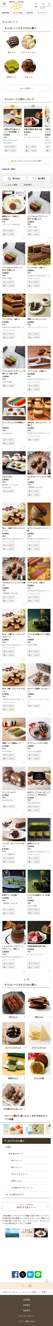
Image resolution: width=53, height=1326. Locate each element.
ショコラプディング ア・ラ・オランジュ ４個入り (13, 947)
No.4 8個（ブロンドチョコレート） (14, 690)
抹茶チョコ (17, 1181)
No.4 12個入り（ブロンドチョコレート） (13, 635)
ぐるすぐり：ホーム (10, 1292)
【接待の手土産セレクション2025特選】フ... (11, 130)
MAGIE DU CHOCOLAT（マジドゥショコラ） (38, 277)
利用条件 (26, 1305)
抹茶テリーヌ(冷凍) (9, 895)
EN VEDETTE (7, 800)
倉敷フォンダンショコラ (36, 319)
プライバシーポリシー (26, 1316)
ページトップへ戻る (47, 1280)
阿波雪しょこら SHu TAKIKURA (10, 486)
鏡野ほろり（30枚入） (11, 216)
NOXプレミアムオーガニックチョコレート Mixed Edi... (38, 793)
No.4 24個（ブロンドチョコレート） (13, 529)
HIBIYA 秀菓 (32, 227)
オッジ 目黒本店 (8, 854)
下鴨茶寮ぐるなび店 (35, 487)
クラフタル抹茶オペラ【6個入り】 (38, 635)
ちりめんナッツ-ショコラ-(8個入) (13, 584)
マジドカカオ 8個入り (11, 319)
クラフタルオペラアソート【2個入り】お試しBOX (13, 372)
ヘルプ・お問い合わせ (26, 1321)
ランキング (41, 13)
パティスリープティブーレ (37, 327)
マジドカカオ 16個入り (36, 371)
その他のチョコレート (22, 1188)
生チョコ (16, 1160)
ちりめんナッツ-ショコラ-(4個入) (38, 478)
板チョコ (16, 1167)
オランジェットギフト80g (37, 743)
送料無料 (29, 13)
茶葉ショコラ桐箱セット (11, 743)
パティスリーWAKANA (11, 224)
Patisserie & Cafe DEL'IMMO (10, 141)
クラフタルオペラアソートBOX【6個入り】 (12, 269)
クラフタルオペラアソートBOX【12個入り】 (37, 217)
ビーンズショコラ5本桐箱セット (13, 424)
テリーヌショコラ (9, 792)
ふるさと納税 (17, 13)
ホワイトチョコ (19, 1174)
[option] (12, 130)
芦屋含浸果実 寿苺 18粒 (33, 129)
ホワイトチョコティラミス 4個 (38, 529)
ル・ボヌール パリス (32, 138)
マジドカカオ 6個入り (36, 268)
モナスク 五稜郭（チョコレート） (38, 690)
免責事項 (26, 1311)
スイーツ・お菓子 (29, 1292)
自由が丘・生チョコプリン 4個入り (38, 424)
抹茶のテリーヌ (33, 843)
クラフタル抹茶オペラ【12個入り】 (38, 896)
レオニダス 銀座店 (34, 751)
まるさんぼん (7, 477)
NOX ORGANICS (34, 803)
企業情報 (26, 1300)
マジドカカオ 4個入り (36, 583)
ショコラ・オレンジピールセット (13, 845)
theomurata (7, 433)
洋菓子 (8, 1147)
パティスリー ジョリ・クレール (38, 700)
